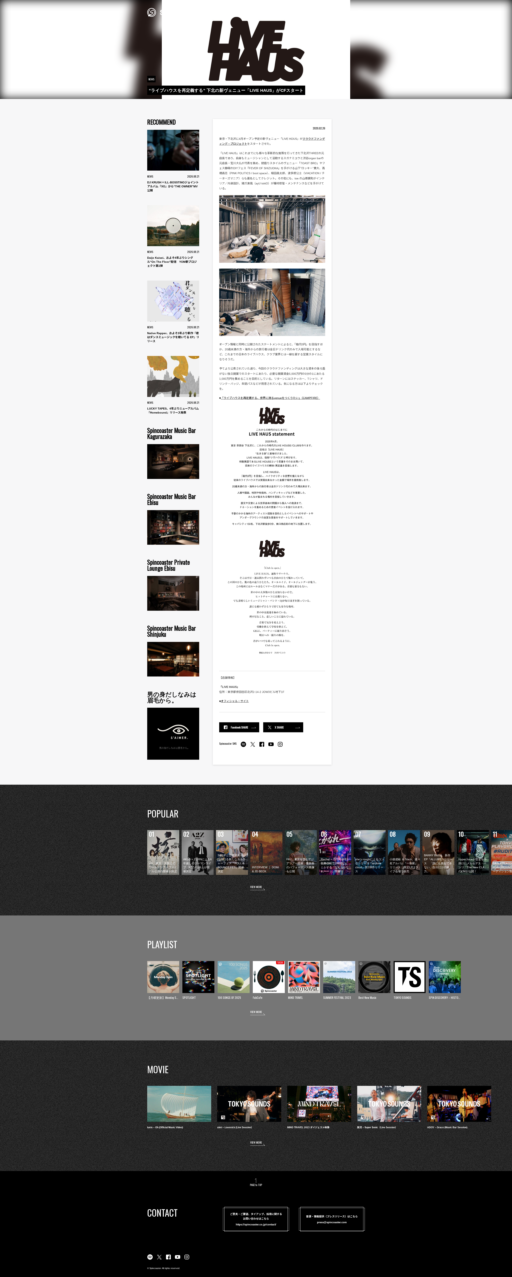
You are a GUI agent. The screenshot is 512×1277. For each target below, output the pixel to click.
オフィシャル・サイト (235, 701)
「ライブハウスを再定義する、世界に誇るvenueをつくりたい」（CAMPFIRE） (270, 398)
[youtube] (271, 746)
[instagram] (280, 746)
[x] (252, 746)
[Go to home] (173, 12)
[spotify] (243, 746)
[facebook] (262, 746)
